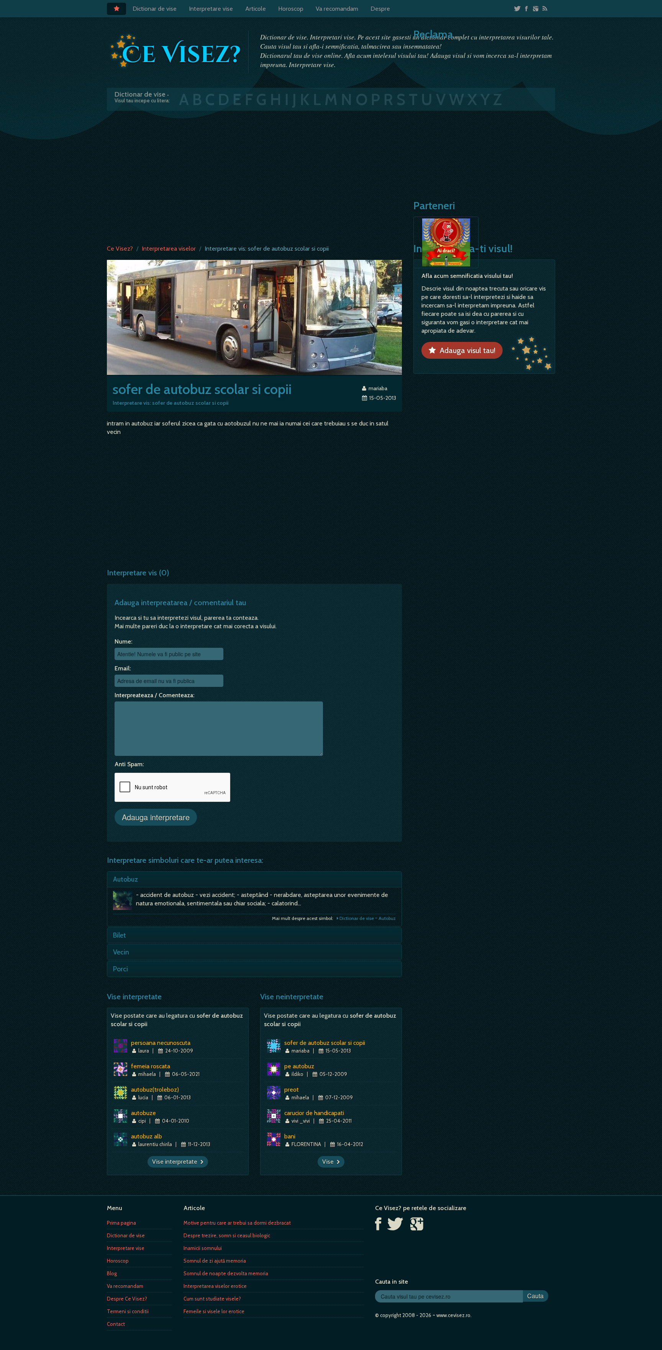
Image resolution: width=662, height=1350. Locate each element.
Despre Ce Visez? (127, 1299)
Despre (380, 8)
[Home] (116, 9)
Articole (255, 8)
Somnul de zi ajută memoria (215, 1261)
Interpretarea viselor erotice (215, 1286)
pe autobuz (299, 1066)
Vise (329, 1161)
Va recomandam (337, 8)
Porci (120, 969)
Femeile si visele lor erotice (214, 1311)
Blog (112, 1273)
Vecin (121, 952)
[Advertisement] (331, 176)
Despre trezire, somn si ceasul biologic (227, 1235)
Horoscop (290, 8)
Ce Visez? (120, 248)
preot (291, 1089)
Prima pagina (121, 1223)
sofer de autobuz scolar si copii (324, 1042)
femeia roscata (150, 1066)
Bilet (119, 935)
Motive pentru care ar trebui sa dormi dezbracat (237, 1223)
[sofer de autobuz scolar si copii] (254, 316)
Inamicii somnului (203, 1248)
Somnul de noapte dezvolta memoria (226, 1273)
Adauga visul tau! (465, 350)
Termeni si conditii (128, 1311)
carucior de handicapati (314, 1113)
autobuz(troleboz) (155, 1089)
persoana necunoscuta (160, 1042)
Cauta (535, 1295)
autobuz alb (146, 1136)
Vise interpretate (176, 1161)
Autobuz (125, 879)
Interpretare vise (211, 8)
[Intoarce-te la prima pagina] (176, 51)
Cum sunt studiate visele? (212, 1299)
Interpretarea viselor (169, 248)
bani (289, 1136)
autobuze (143, 1113)
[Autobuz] (124, 902)
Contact (116, 1324)
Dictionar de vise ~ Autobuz (367, 918)
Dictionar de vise (155, 8)
